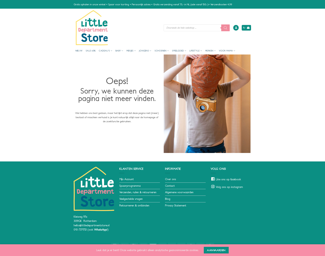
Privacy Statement (175, 205)
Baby (118, 50)
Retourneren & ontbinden (134, 205)
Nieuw (78, 50)
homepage (149, 117)
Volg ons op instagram (229, 186)
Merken (209, 50)
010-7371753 (80, 229)
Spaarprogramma (130, 185)
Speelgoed (178, 50)
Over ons (170, 179)
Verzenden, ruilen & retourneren (137, 192)
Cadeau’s (104, 50)
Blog (167, 198)
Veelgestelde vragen (131, 198)
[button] (236, 28)
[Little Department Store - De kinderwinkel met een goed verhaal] (116, 28)
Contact (170, 185)
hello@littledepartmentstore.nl (92, 225)
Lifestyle (194, 50)
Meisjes (130, 50)
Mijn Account (126, 179)
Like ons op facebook (228, 179)
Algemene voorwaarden (179, 192)
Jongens (144, 50)
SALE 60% (90, 50)
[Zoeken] (225, 27)
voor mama (226, 50)
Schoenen (161, 50)
